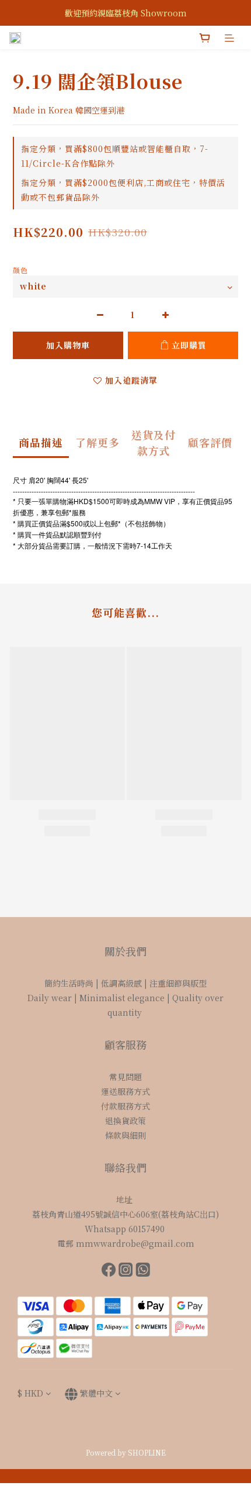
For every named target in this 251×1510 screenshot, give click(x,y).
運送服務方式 (125, 1091)
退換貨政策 (125, 1120)
